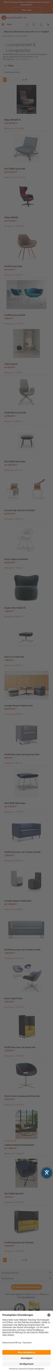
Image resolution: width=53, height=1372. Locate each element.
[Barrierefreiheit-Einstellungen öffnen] (47, 1172)
